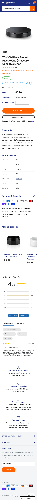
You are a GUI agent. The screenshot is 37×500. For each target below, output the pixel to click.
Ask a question (13, 315)
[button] (18, 291)
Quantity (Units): (8, 103)
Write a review (24, 315)
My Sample (28, 498)
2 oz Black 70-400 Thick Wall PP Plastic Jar (13, 255)
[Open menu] (3, 3)
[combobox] (16, 8)
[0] (33, 3)
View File (19, 178)
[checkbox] (8, 338)
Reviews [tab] (8, 323)
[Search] (32, 8)
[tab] (20, 323)
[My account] (29, 3)
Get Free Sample (18, 117)
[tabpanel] (18, 345)
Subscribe (9, 470)
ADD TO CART (18, 111)
